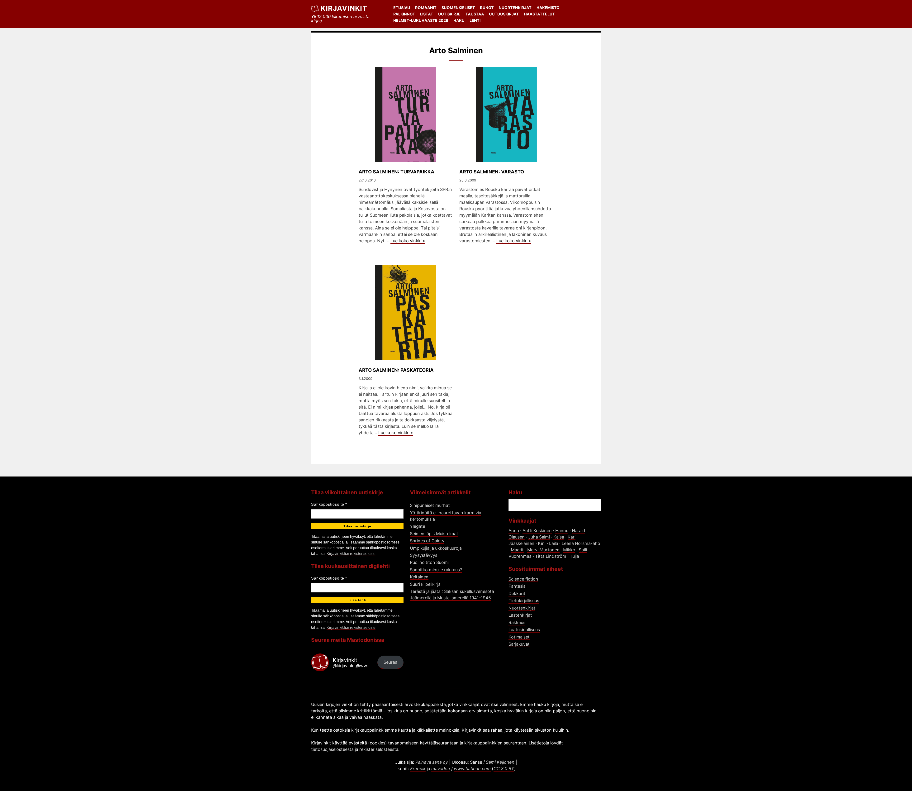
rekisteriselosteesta (378, 749)
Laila (553, 543)
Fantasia (517, 586)
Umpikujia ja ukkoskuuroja (436, 548)
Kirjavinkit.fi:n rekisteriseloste (351, 554)
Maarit (517, 549)
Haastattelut (539, 14)
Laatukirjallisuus (524, 629)
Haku (459, 20)
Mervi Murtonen (543, 549)
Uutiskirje (449, 14)
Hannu (561, 530)
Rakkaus (516, 622)
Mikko (569, 549)
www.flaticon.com (472, 768)
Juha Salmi (539, 536)
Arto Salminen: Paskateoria (396, 370)
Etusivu (401, 7)
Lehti (475, 20)
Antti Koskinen (537, 530)
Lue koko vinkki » (407, 240)
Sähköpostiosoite (329, 504)
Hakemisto (548, 7)
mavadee (440, 768)
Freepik (418, 768)
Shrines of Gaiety (427, 540)
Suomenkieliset (458, 7)
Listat (426, 14)
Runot (487, 7)
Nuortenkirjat (515, 7)
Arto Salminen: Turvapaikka (396, 172)
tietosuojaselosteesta (332, 749)
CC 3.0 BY (504, 768)
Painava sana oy (431, 762)
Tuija (574, 556)
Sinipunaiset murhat (430, 505)
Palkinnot (404, 14)
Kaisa (558, 536)
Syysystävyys (423, 555)
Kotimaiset (519, 636)
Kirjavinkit (344, 8)
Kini (542, 543)
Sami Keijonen (500, 762)
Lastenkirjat (520, 615)
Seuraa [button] (390, 662)
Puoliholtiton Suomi (429, 562)
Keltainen (419, 576)
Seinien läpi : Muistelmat (434, 533)
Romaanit (426, 7)
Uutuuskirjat (504, 14)
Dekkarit (516, 593)
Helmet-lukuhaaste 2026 (420, 20)
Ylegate (417, 526)
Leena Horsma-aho (581, 543)
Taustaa (475, 14)
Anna (513, 530)
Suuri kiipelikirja (425, 584)
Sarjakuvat (519, 644)
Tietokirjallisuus (523, 600)
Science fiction (523, 579)
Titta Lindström (550, 556)
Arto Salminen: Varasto (491, 172)
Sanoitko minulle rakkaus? (436, 569)
